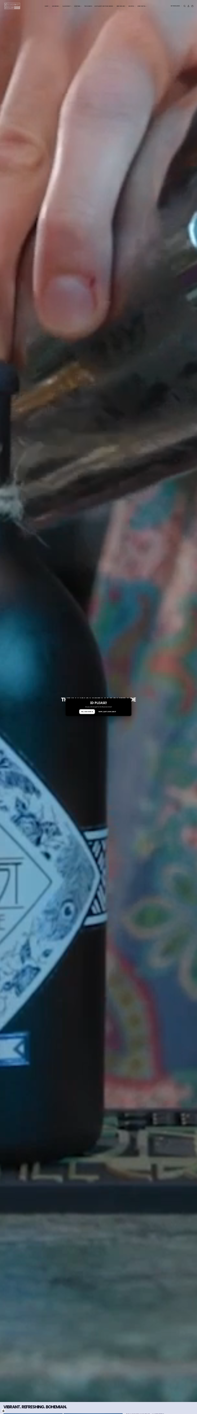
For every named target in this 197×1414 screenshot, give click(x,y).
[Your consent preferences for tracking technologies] (3, 1410)
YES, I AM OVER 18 (87, 712)
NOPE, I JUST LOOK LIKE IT (107, 712)
